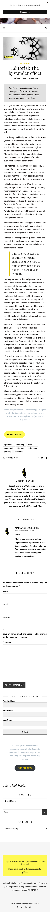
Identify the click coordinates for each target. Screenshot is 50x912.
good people (8, 448)
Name (5, 591)
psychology (19, 452)
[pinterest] (30, 907)
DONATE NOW (14, 434)
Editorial (25, 64)
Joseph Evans (11, 458)
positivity (7, 452)
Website (6, 617)
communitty (20, 445)
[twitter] (22, 907)
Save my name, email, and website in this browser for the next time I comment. (25, 635)
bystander (7, 445)
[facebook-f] (17, 907)
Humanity (20, 448)
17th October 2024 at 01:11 (25, 531)
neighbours (33, 448)
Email (5, 604)
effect (30, 445)
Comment (7, 642)
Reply (17, 535)
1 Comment (33, 78)
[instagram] (26, 907)
